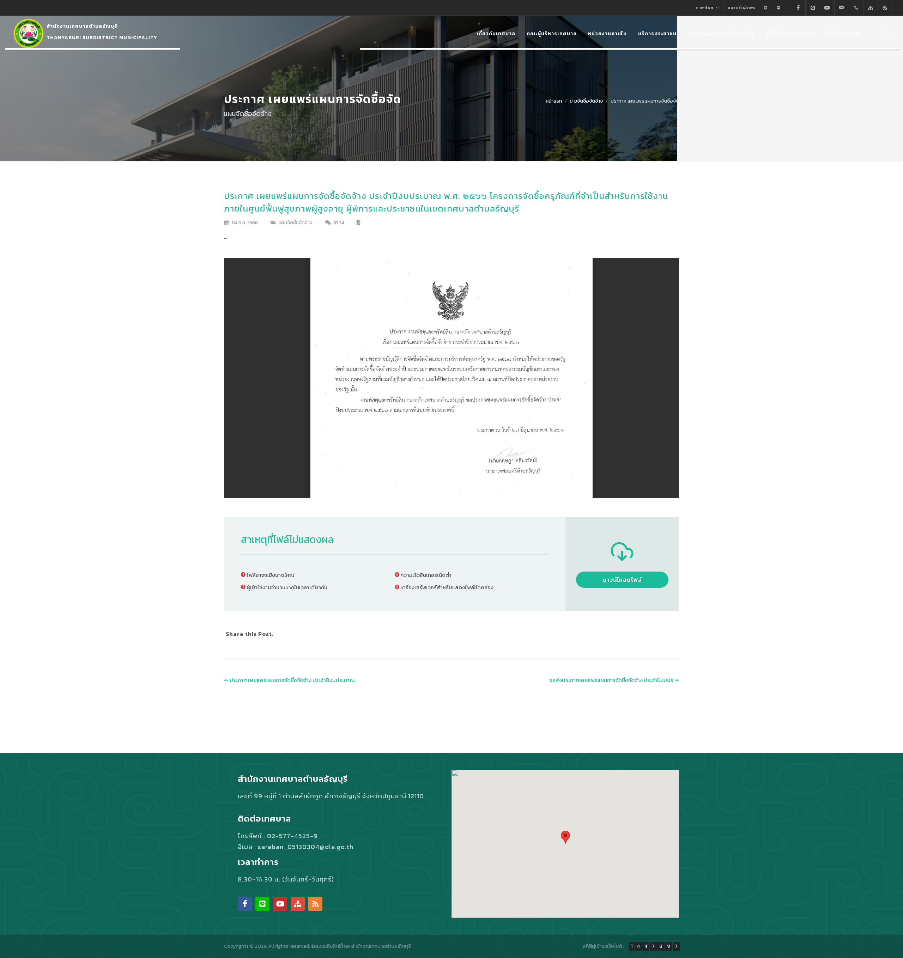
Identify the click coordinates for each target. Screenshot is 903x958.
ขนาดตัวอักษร (741, 8)
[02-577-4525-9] (856, 8)
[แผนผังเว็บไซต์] (870, 8)
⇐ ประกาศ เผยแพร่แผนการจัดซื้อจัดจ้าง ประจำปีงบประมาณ (289, 680)
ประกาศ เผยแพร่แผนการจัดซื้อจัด (645, 101)
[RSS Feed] (885, 8)
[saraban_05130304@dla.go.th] (842, 8)
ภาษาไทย (705, 8)
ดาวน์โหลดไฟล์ (622, 579)
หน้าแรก (554, 101)
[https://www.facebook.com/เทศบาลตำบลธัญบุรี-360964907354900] (798, 8)
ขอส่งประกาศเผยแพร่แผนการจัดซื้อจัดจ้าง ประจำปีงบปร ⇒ (614, 680)
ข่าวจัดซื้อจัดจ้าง (586, 101)
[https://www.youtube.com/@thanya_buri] (827, 8)
